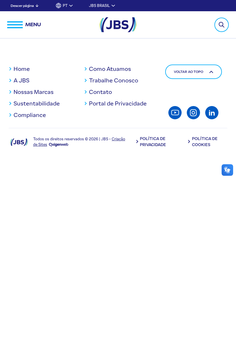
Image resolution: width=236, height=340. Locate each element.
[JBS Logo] (118, 24)
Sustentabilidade (37, 103)
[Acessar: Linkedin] (211, 112)
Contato (100, 91)
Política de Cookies (205, 141)
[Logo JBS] (19, 142)
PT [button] (65, 5)
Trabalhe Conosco (113, 80)
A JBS (21, 80)
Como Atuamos (110, 68)
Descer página (22, 6)
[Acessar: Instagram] (193, 112)
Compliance (30, 115)
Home (22, 68)
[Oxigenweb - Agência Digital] (58, 144)
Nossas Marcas (34, 91)
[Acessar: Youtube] (175, 112)
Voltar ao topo (188, 72)
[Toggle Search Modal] (221, 25)
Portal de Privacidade (118, 103)
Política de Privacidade (153, 141)
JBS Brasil (99, 5)
